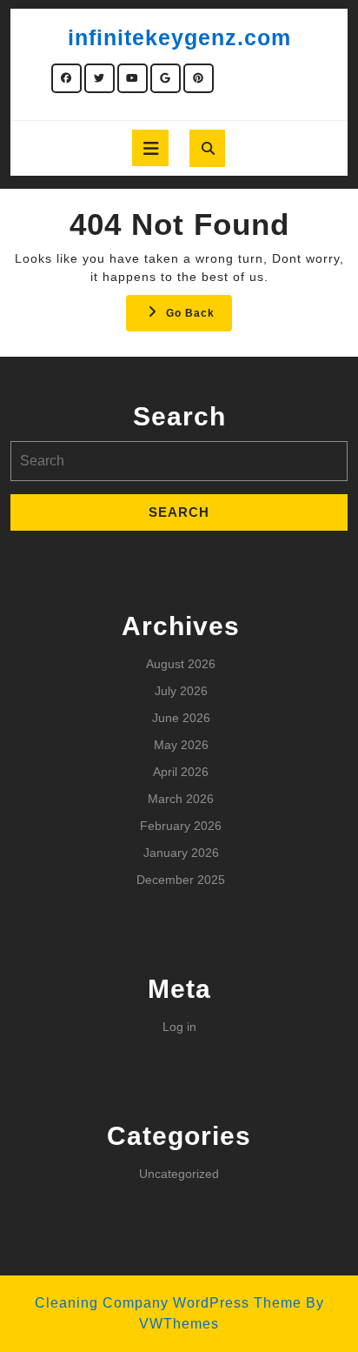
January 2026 (181, 853)
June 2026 (181, 718)
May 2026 (181, 745)
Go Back (199, 318)
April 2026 (181, 772)
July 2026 (181, 691)
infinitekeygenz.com (179, 37)
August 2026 (180, 664)
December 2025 (180, 880)
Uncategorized (179, 1174)
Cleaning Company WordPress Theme (168, 1302)
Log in (179, 1027)
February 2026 (181, 826)
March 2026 (181, 799)
